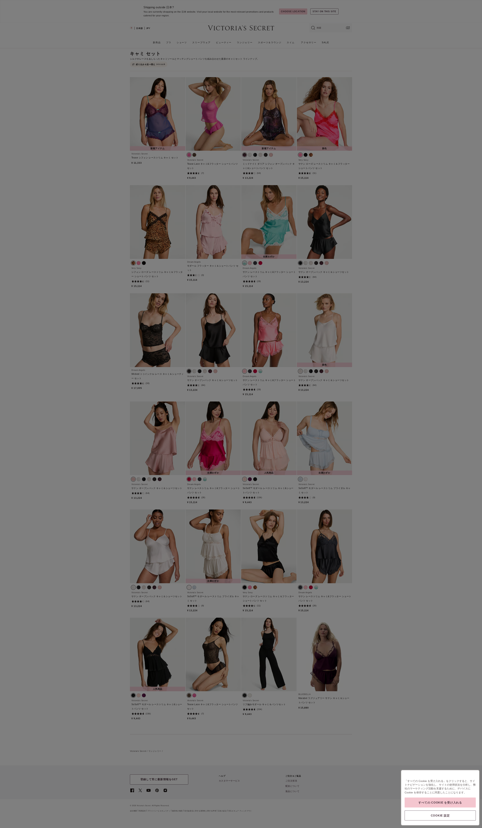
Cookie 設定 (440, 815)
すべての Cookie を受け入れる (440, 802)
